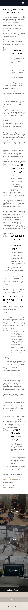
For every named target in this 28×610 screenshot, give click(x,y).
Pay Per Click (6, 416)
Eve (8, 476)
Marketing (18, 175)
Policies (14, 599)
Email (13, 539)
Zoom (14, 570)
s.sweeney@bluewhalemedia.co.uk (11, 479)
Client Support (14, 590)
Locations (14, 595)
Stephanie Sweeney (7, 485)
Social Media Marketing (9, 316)
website (21, 405)
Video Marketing (15, 332)
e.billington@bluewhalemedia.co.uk (12, 477)
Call (14, 508)
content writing (21, 381)
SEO (8, 367)
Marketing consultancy (13, 22)
